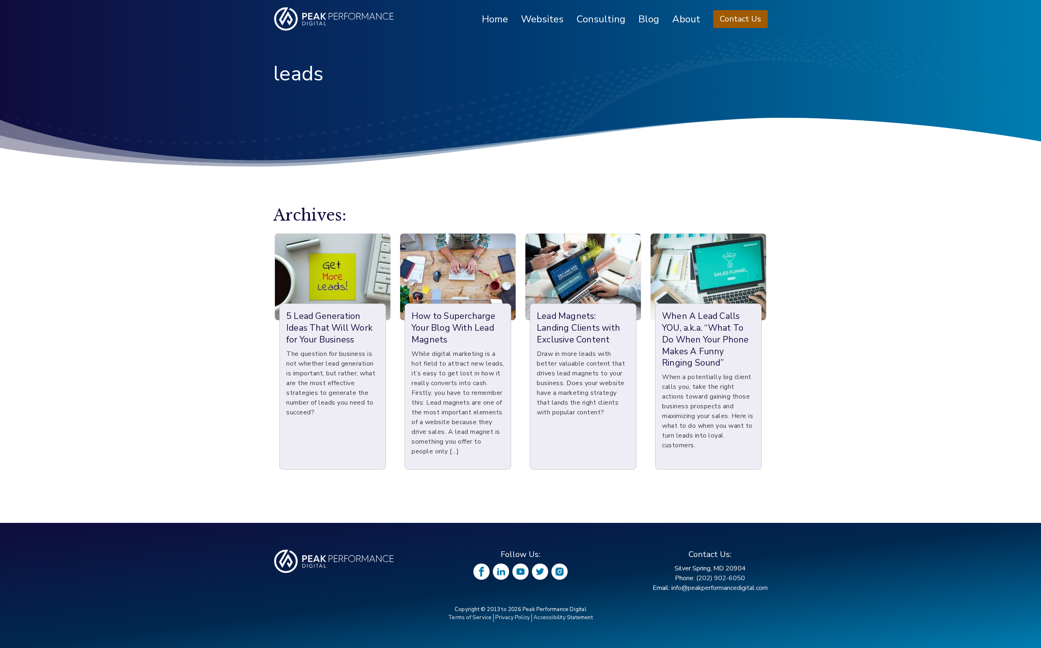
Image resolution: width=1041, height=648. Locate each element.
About (686, 19)
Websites (542, 19)
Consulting (601, 19)
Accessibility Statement (563, 617)
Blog (648, 19)
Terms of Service (470, 617)
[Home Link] (334, 561)
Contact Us (740, 18)
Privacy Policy (512, 617)
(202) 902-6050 (720, 578)
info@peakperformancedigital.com (719, 587)
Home (495, 19)
